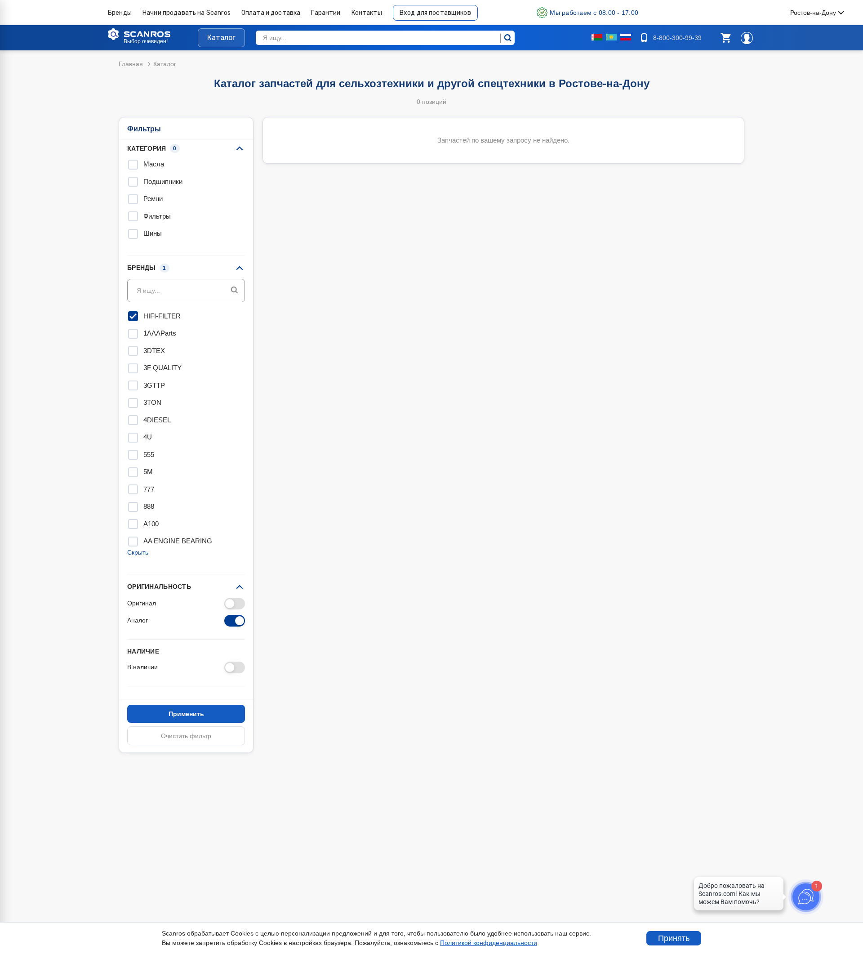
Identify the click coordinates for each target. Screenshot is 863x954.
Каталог (221, 37)
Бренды (120, 13)
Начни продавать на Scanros (186, 13)
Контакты (366, 13)
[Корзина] (725, 38)
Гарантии (325, 13)
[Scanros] (153, 34)
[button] (725, 38)
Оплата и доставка (271, 13)
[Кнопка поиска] (234, 290)
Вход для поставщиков (435, 13)
